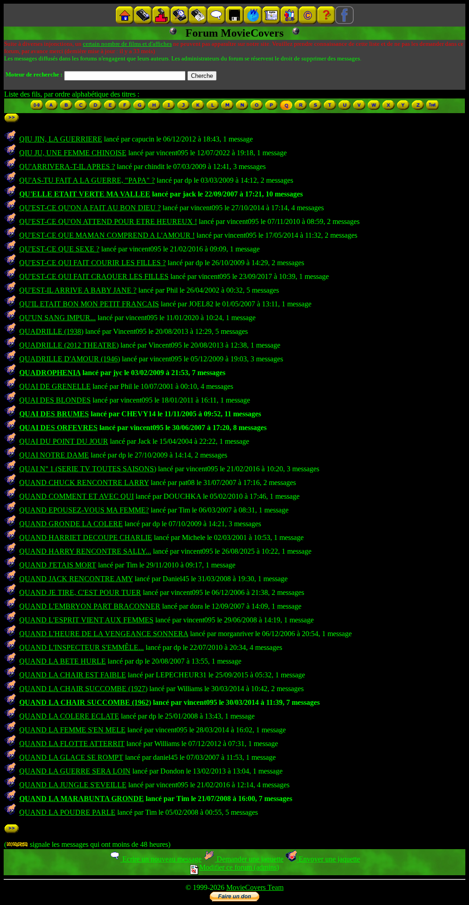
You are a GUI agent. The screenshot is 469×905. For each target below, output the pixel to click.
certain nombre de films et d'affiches (127, 43)
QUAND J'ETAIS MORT (57, 565)
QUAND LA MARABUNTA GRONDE (81, 798)
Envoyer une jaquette (328, 859)
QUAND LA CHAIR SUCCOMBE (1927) (83, 688)
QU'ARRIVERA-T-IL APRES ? (67, 166)
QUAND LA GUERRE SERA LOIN (75, 771)
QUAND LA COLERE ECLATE (69, 716)
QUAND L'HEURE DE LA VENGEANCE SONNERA (103, 634)
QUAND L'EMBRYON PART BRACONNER (89, 606)
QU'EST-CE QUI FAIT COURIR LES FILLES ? (92, 263)
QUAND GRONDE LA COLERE (71, 524)
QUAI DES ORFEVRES (58, 427)
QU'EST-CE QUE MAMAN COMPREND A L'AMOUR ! (107, 235)
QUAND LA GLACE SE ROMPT (71, 757)
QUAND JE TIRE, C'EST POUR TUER (80, 592)
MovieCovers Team (255, 887)
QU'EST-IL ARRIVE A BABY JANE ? (77, 290)
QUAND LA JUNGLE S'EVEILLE (72, 785)
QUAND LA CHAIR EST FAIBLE (72, 675)
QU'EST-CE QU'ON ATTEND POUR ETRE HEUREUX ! (108, 221)
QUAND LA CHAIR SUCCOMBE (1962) (85, 702)
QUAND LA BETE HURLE (62, 661)
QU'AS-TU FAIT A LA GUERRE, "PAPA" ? (87, 180)
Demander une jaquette (249, 859)
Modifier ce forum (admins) (239, 867)
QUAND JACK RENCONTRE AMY (76, 579)
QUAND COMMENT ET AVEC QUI (76, 496)
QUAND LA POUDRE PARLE (67, 812)
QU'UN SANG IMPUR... (57, 318)
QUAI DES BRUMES (54, 414)
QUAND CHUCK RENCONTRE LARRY (84, 482)
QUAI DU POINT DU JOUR (63, 441)
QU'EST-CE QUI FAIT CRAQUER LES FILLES (94, 276)
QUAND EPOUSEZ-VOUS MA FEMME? (84, 510)
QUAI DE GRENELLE (55, 386)
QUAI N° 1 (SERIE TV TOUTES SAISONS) (87, 469)
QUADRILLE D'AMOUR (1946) (69, 359)
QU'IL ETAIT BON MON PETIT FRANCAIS (89, 304)
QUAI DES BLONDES (55, 400)
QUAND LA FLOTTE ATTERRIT (72, 743)
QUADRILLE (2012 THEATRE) (69, 345)
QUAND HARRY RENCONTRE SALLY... (85, 551)
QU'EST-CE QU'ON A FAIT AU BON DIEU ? (90, 208)
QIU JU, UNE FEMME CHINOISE (72, 153)
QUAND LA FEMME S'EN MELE (72, 730)
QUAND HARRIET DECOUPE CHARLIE (85, 537)
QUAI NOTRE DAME (54, 455)
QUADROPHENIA (50, 372)
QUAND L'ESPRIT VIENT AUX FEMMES (86, 620)
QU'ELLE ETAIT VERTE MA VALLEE (84, 194)
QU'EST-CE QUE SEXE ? (59, 249)
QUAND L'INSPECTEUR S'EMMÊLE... (81, 647)
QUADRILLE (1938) (51, 331)
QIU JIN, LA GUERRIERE (60, 139)
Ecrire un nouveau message (161, 859)
